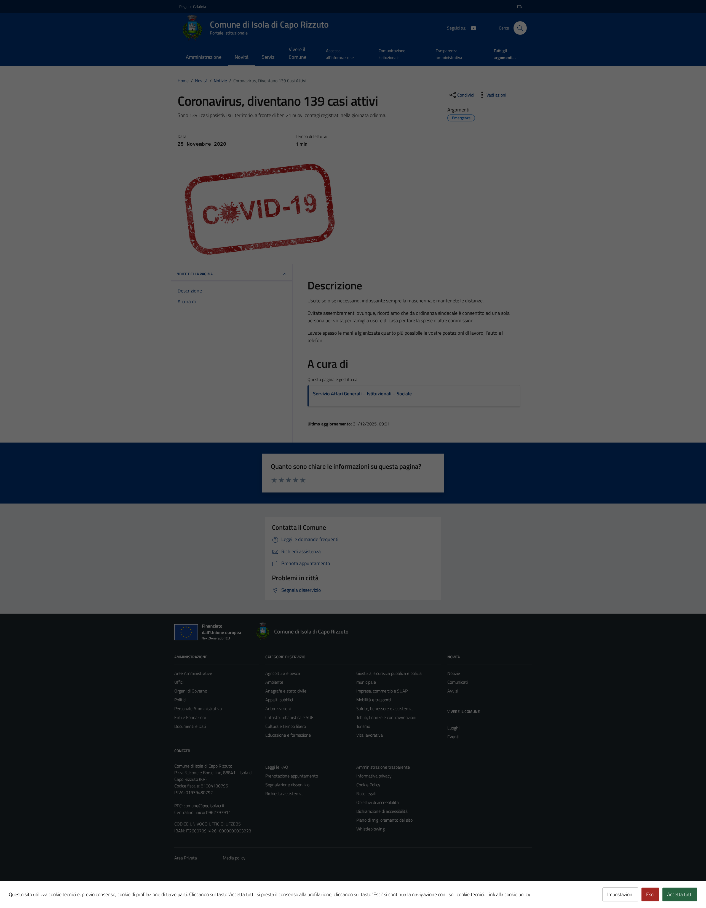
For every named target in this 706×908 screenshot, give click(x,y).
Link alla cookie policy (508, 894)
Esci (650, 894)
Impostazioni (620, 894)
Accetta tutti (679, 894)
